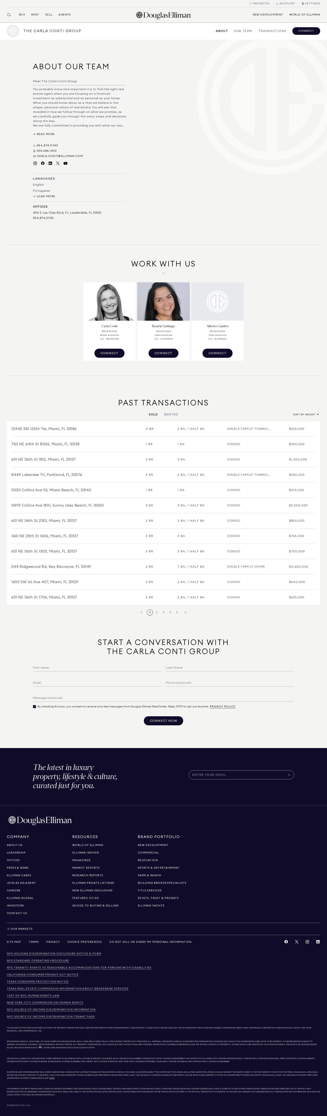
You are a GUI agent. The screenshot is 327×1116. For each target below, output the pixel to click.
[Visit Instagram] (35, 163)
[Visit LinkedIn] (50, 163)
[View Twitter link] (296, 942)
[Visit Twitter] (58, 163)
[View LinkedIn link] (318, 942)
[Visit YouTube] (65, 163)
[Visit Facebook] (42, 163)
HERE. (52, 1078)
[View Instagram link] (307, 942)
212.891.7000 (56, 1041)
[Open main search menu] (10, 14)
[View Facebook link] (286, 942)
